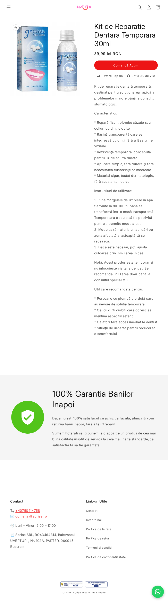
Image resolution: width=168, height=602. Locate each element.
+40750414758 (27, 510)
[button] (8, 7)
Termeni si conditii (99, 547)
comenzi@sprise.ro (31, 516)
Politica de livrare (98, 529)
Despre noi (94, 520)
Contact (92, 510)
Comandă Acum (126, 65)
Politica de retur (97, 538)
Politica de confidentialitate (106, 557)
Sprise (77, 592)
